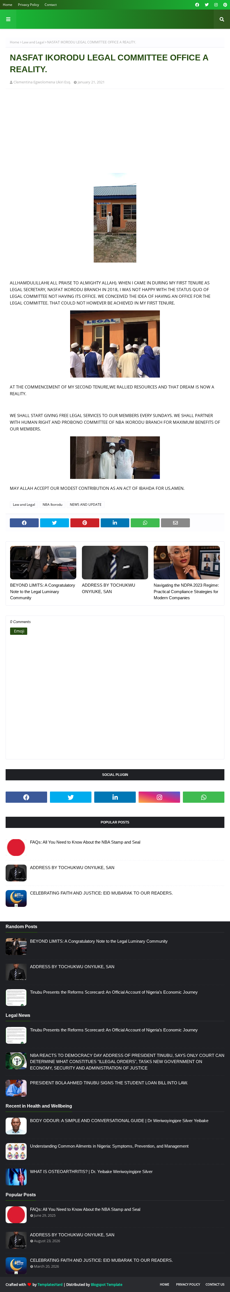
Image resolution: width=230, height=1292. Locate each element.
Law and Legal (33, 42)
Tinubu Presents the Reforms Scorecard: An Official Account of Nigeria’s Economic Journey (114, 992)
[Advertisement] (115, 134)
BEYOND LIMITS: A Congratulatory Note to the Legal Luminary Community (42, 591)
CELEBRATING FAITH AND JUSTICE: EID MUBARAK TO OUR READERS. (101, 893)
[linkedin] (115, 797)
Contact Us (215, 1284)
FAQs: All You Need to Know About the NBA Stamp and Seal (85, 842)
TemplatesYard (50, 1284)
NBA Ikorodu (52, 504)
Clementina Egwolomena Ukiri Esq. (42, 82)
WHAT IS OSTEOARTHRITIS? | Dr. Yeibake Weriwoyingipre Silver (91, 1171)
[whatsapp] (203, 797)
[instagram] (216, 5)
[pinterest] (224, 5)
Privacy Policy (28, 4)
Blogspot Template (106, 1284)
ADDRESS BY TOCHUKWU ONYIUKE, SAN (108, 588)
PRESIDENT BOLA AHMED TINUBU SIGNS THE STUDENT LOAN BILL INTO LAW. (109, 1082)
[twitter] (206, 5)
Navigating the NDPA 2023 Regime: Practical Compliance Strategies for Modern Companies (186, 591)
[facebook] (197, 5)
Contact (51, 4)
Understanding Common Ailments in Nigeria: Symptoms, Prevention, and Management (109, 1146)
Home (7, 4)
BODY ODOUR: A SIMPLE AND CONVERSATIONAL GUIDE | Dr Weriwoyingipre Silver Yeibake (119, 1120)
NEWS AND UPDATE (86, 504)
